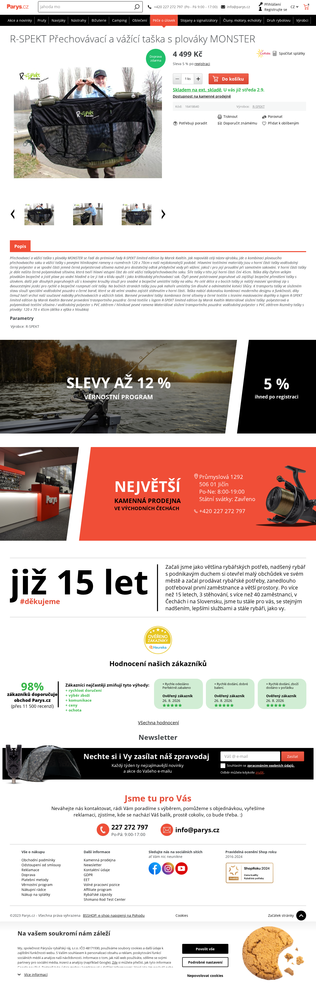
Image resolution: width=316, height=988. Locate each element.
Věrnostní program (37, 884)
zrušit (260, 772)
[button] (137, 7)
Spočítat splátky (292, 53)
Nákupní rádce (33, 889)
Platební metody (34, 879)
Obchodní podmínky (38, 860)
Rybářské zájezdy (98, 894)
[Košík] (306, 7)
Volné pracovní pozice (102, 884)
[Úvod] (18, 7)
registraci (202, 63)
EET (87, 879)
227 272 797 (129, 827)
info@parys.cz (238, 6)
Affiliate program (98, 889)
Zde (115, 962)
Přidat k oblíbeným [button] (283, 123)
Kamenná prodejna (100, 860)
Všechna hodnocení (158, 723)
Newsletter (93, 865)
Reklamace (30, 869)
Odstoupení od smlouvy (41, 865)
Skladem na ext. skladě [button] (197, 90)
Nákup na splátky (35, 894)
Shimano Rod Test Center (105, 899)
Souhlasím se (236, 765)
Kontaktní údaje (97, 869)
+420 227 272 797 (168, 6)
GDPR (88, 874)
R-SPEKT (259, 106)
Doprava (28, 874)
